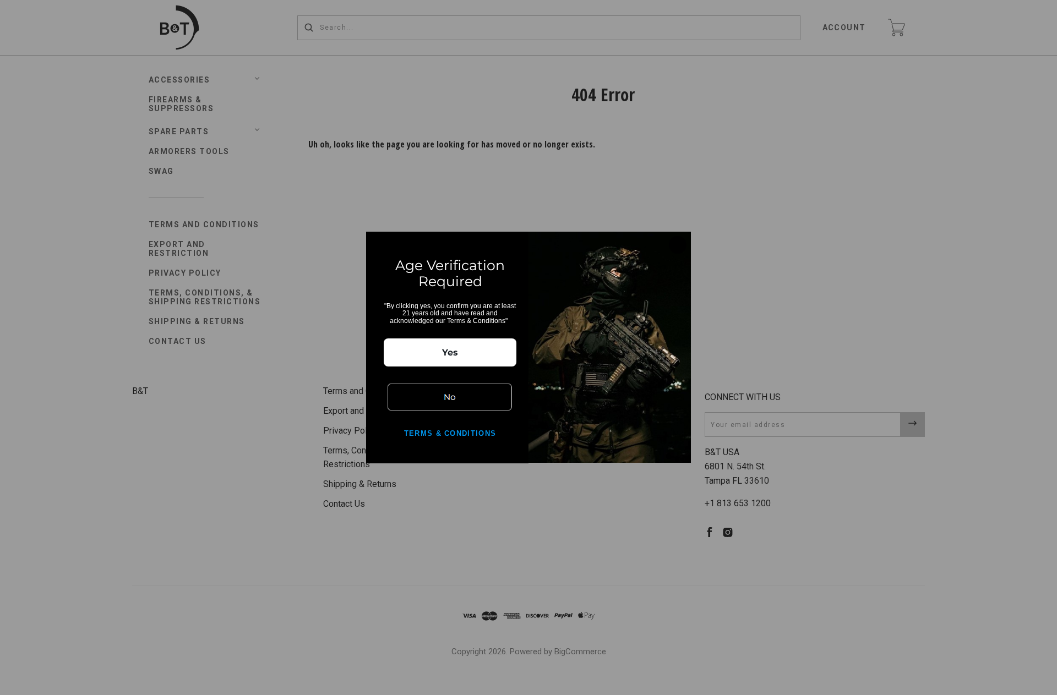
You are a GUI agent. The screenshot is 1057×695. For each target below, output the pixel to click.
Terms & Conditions (450, 433)
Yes (450, 352)
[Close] (677, 245)
